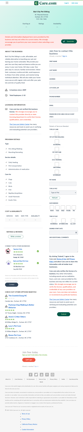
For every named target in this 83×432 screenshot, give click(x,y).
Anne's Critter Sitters (17, 317)
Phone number (54, 96)
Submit (63, 314)
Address (52, 79)
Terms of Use (61, 259)
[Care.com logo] (42, 3)
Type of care (53, 129)
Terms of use (26, 414)
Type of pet (53, 188)
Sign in (64, 56)
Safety (63, 379)
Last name (53, 70)
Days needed (53, 203)
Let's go (29, 360)
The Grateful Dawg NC (18, 296)
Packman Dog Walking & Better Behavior (21, 306)
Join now (74, 3)
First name (53, 61)
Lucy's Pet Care (15, 326)
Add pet (54, 198)
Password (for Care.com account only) (61, 116)
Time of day (53, 216)
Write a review (16, 236)
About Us (8, 379)
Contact (11, 284)
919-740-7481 (41, 19)
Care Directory (18, 379)
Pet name (52, 180)
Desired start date (56, 228)
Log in (66, 3)
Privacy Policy (53, 379)
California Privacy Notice (29, 424)
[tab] (63, 126)
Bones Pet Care (15, 335)
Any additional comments (59, 237)
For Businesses (31, 379)
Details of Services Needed (59, 126)
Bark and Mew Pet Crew (20, 261)
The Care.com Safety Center (59, 299)
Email (51, 105)
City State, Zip (54, 88)
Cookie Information (28, 429)
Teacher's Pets (17, 249)
